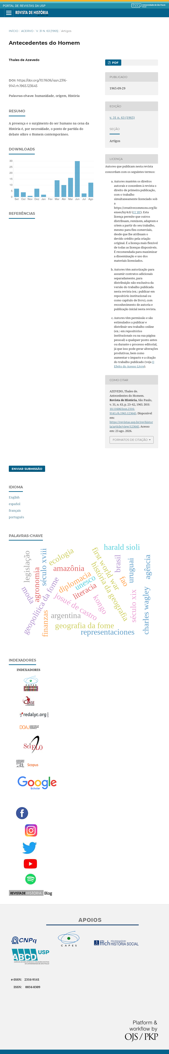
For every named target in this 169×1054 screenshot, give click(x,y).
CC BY (137, 212)
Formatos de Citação (130, 439)
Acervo (27, 31)
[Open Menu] (8, 13)
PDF (114, 62)
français (15, 510)
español (14, 504)
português (16, 517)
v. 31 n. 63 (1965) (47, 31)
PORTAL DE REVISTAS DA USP (24, 5)
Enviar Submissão (27, 469)
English (14, 497)
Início (13, 31)
